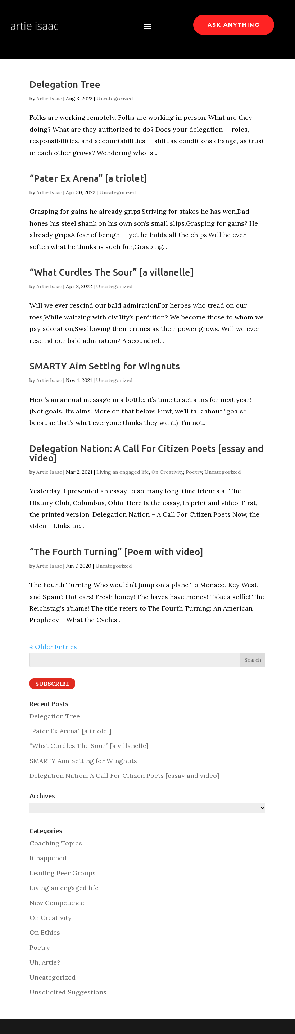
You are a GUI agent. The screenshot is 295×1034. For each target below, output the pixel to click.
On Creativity (167, 472)
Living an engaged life (122, 472)
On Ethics (45, 932)
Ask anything (234, 24)
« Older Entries (53, 647)
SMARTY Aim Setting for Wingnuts (105, 366)
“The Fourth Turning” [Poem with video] (116, 552)
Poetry (194, 472)
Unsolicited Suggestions (68, 992)
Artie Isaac (49, 98)
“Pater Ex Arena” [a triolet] (88, 178)
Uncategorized (114, 98)
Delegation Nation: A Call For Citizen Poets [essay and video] (146, 453)
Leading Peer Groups (63, 873)
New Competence (57, 903)
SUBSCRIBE (52, 683)
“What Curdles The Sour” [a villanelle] (112, 272)
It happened (48, 858)
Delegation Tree (65, 84)
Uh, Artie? (45, 962)
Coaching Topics (56, 843)
